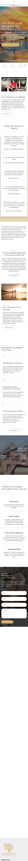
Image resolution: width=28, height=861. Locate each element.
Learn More (6, 113)
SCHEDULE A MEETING (10, 44)
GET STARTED (7, 622)
